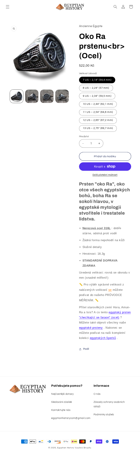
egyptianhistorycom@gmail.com (70, 418)
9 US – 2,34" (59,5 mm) (97, 96)
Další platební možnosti (105, 175)
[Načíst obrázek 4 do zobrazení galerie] (62, 96)
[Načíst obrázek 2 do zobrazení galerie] (31, 96)
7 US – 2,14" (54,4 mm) (97, 80)
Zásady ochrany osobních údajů (109, 404)
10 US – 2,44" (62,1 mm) (98, 104)
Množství (84, 136)
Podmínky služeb (104, 414)
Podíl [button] (86, 349)
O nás (97, 394)
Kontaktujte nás (60, 410)
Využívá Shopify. (83, 448)
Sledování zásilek (61, 402)
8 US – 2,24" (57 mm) (96, 88)
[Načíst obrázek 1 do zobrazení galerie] (16, 96)
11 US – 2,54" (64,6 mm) (98, 112)
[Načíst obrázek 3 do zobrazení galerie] (46, 96)
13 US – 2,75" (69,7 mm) (98, 128)
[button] (7, 7)
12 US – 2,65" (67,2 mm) (98, 120)
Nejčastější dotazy (62, 394)
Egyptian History (65, 448)
